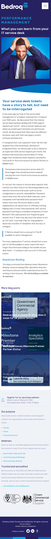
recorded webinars (23, 445)
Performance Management (16, 20)
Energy (6, 428)
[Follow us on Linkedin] (32, 531)
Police (5, 431)
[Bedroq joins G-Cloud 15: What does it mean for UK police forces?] (25, 308)
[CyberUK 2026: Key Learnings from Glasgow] (25, 370)
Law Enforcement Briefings (14, 457)
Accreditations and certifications (16, 486)
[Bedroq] (14, 9)
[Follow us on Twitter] (28, 531)
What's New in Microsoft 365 (14, 453)
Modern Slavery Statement (25, 526)
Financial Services (10, 435)
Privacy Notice (25, 524)
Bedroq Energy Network (12, 461)
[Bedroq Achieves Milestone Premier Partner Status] (25, 339)
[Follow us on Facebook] (37, 531)
